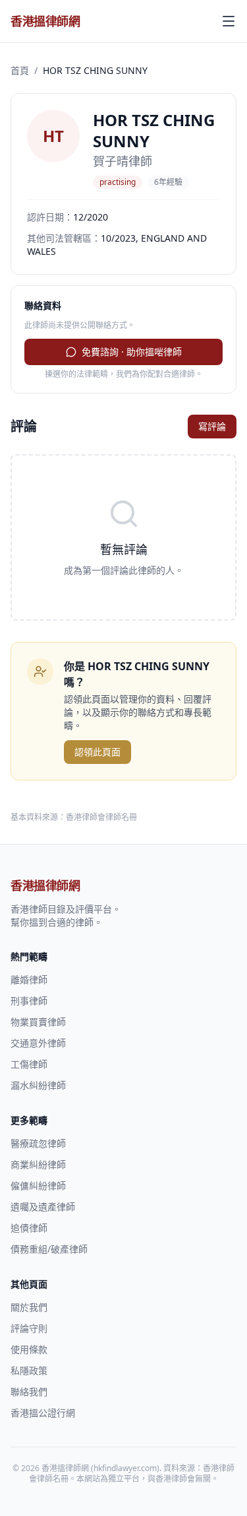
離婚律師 (29, 979)
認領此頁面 (97, 751)
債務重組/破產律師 (49, 1249)
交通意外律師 (38, 1043)
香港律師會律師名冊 (101, 817)
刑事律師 (29, 1000)
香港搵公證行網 (43, 1412)
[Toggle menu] (228, 21)
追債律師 (29, 1228)
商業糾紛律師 (38, 1164)
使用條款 (29, 1349)
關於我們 (29, 1307)
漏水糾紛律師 (38, 1085)
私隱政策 (29, 1370)
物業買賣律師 (38, 1022)
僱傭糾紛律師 (38, 1185)
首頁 (20, 70)
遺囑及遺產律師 (43, 1206)
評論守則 (29, 1328)
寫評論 (212, 426)
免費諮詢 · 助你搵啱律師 (132, 351)
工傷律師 (29, 1064)
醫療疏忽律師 (38, 1143)
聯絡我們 (29, 1391)
